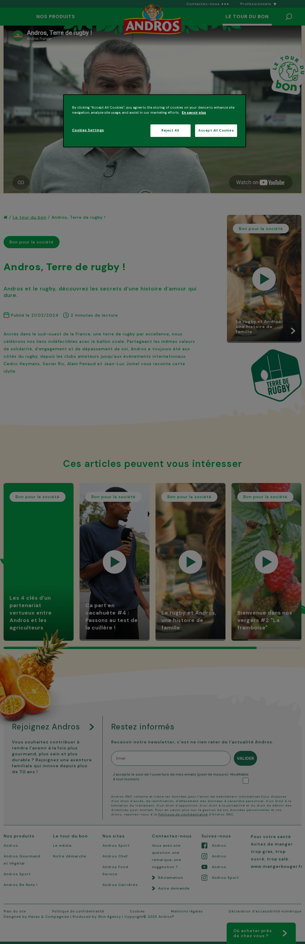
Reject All (170, 130)
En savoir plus (194, 112)
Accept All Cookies (216, 130)
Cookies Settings (88, 130)
